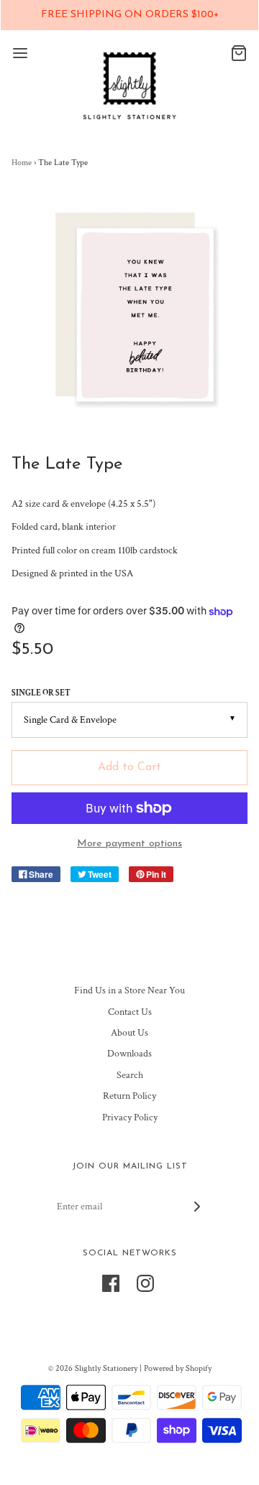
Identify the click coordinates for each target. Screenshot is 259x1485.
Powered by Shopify (178, 1368)
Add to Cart (129, 767)
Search (130, 1075)
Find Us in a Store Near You (129, 990)
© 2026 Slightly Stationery (92, 1368)
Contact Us (130, 1012)
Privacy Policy (130, 1117)
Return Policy (129, 1096)
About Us (129, 1032)
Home (22, 162)
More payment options (129, 843)
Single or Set (41, 693)
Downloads (129, 1053)
